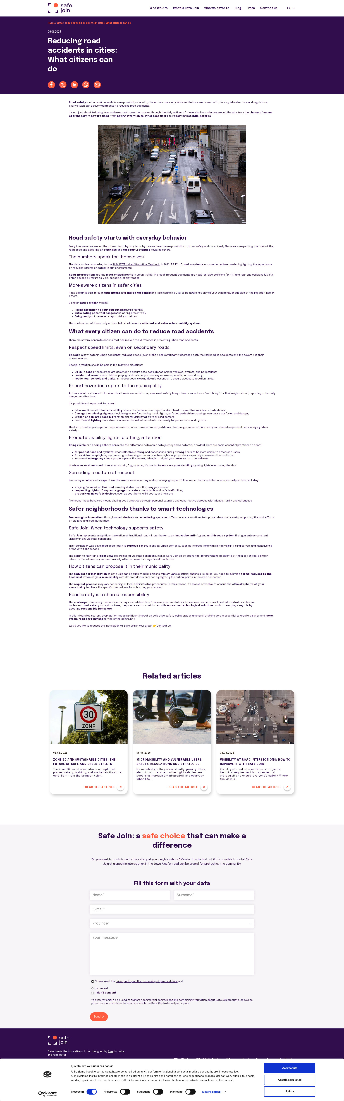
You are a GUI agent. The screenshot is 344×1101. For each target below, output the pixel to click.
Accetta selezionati (290, 1079)
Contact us (268, 8)
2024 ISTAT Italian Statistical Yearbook (136, 264)
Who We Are (159, 8)
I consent (101, 988)
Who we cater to (216, 8)
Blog (238, 8)
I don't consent (105, 993)
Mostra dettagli (211, 1091)
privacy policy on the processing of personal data (147, 981)
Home (51, 23)
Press (251, 8)
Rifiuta (290, 1091)
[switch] (125, 1092)
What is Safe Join (186, 8)
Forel (110, 1051)
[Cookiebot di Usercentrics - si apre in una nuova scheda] (47, 1094)
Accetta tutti (289, 1067)
